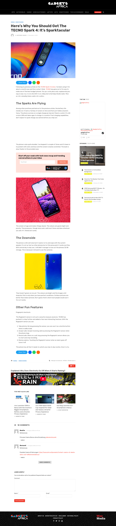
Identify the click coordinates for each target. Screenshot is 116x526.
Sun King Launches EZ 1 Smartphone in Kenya (65, 407)
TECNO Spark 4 (71, 360)
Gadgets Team (20, 416)
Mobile (13, 22)
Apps (13, 12)
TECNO (48, 89)
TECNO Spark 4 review (48, 87)
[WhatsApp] (34, 82)
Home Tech (84, 163)
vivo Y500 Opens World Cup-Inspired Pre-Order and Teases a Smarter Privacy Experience (43, 409)
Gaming (29, 12)
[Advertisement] (92, 71)
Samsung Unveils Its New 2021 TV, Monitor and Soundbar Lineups (93, 198)
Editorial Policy (72, 516)
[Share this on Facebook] (30, 82)
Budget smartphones (57, 360)
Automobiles (20, 12)
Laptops (50, 12)
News (60, 396)
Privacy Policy (58, 518)
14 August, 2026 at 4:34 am (33, 430)
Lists (56, 12)
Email (48, 493)
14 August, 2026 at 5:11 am (34, 445)
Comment (17, 478)
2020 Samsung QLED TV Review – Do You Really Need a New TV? (94, 189)
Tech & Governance (76, 12)
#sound (90, 130)
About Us (41, 516)
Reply (23, 440)
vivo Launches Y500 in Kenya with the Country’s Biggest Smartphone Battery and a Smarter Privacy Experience (23, 410)
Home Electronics (39, 12)
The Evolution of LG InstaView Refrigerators (92, 170)
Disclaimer (62, 516)
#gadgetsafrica (97, 129)
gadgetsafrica (85, 132)
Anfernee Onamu (22, 35)
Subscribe (98, 12)
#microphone (84, 130)
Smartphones (64, 12)
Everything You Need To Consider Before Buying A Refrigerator (92, 157)
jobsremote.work (51, 437)
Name (16, 493)
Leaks (39, 396)
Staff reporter (63, 410)
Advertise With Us (51, 516)
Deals (87, 12)
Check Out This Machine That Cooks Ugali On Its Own (94, 180)
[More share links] (38, 82)
